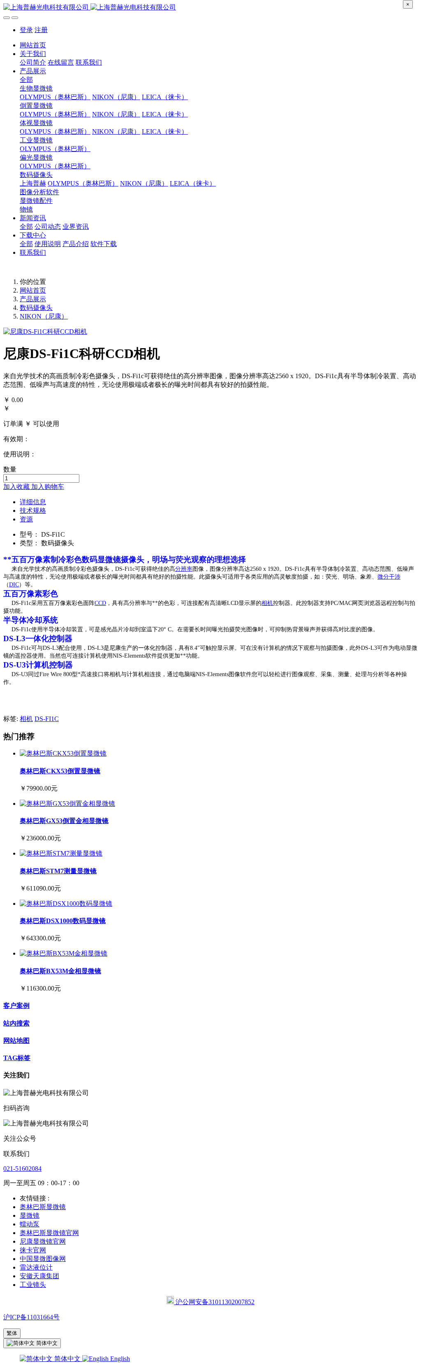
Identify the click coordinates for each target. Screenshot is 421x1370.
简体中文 (67, 1358)
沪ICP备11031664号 (31, 1317)
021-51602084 (22, 1168)
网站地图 (16, 1040)
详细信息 (33, 501)
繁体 (12, 1333)
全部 (26, 79)
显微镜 (109, 559)
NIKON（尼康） (44, 316)
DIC (14, 584)
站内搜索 (16, 1023)
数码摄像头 (36, 307)
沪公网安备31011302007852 (214, 1301)
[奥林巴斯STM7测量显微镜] (61, 853)
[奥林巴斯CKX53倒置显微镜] (63, 753)
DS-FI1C (47, 718)
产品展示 (33, 298)
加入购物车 (47, 486)
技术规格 (33, 510)
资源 (26, 519)
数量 (9, 469)
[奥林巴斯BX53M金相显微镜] (63, 953)
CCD (100, 603)
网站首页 (33, 45)
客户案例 (16, 1005)
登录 (26, 29)
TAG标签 (16, 1057)
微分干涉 (388, 577)
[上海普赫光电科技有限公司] (210, 7)
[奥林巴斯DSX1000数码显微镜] (66, 903)
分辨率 (183, 569)
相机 (267, 603)
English (119, 1358)
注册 (41, 29)
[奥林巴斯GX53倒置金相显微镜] (67, 803)
